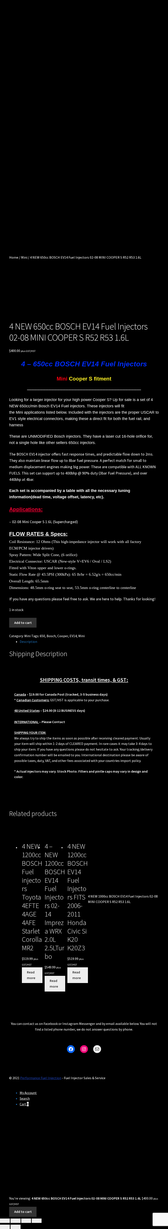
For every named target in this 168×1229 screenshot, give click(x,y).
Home (13, 257)
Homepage (23, 113)
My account (19, 179)
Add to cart (23, 622)
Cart (15, 144)
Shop (16, 128)
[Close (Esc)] (37, 1221)
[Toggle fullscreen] (15, 1221)
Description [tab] (28, 641)
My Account (28, 1093)
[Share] (26, 1221)
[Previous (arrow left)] (5, 1227)
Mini (24, 257)
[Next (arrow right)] (15, 1227)
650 (42, 636)
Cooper (62, 636)
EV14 (73, 636)
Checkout (21, 159)
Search (25, 1098)
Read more (31, 975)
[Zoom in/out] (5, 1221)
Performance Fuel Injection (40, 1078)
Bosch (51, 636)
